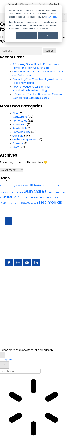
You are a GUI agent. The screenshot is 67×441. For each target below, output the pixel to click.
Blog (15, 113)
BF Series (36, 185)
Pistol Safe (11, 197)
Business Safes (13, 282)
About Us (10, 325)
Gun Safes (35, 191)
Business (17, 143)
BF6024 (19, 186)
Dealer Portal (13, 330)
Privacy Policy (51, 17)
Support (12, 4)
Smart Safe (19, 124)
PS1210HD (23, 197)
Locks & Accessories (17, 304)
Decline (48, 35)
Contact (54, 4)
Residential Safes (15, 293)
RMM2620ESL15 (53, 197)
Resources (11, 314)
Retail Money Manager (37, 197)
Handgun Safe (53, 192)
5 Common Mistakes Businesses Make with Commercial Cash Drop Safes (38, 96)
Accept (26, 35)
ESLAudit (19, 192)
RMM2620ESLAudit (8, 203)
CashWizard (19, 117)
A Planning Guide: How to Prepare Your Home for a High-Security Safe (35, 66)
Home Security (21, 132)
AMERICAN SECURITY (26, 341)
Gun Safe (18, 136)
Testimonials (50, 202)
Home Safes (19, 120)
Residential (19, 128)
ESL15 (13, 192)
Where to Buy (28, 4)
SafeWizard (33, 203)
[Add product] (2, 355)
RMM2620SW (22, 203)
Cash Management (24, 139)
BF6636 (26, 186)
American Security (7, 186)
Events (42, 4)
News (15, 147)
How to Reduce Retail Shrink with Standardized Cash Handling (32, 88)
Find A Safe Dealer (16, 298)
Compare (6, 359)
